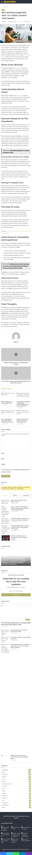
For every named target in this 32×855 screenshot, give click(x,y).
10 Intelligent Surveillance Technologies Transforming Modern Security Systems (24, 404)
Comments (26, 495)
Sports (3, 807)
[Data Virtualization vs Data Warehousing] (8, 396)
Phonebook (4, 774)
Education (4, 798)
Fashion (4, 793)
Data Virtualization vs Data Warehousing (7, 402)
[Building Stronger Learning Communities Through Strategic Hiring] (5, 757)
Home (3, 6)
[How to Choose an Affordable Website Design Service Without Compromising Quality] (6, 511)
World (3, 772)
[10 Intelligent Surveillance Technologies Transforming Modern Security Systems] (24, 396)
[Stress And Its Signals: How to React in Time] (6, 502)
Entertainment (5, 805)
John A (4, 21)
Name (3, 453)
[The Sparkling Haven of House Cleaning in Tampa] (5, 632)
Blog (3, 788)
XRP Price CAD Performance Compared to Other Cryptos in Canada (19, 537)
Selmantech (5, 769)
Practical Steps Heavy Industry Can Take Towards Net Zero (23, 421)
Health (3, 781)
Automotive (5, 802)
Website (3, 464)
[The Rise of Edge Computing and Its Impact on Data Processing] (6, 521)
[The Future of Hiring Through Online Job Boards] (5, 640)
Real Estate (5, 795)
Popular (5, 495)
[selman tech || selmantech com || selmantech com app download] (10, 1)
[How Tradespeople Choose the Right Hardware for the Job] (8, 414)
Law (3, 800)
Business (4, 776)
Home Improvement (7, 783)
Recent (15, 495)
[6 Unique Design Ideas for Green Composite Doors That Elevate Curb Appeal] (6, 529)
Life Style (4, 786)
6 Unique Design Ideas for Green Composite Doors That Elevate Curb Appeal (20, 527)
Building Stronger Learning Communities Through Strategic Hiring (19, 757)
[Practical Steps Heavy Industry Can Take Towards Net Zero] (24, 414)
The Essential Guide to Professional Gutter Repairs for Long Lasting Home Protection (20, 646)
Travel (3, 791)
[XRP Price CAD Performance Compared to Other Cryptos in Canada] (6, 538)
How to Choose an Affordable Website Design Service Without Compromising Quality (20, 508)
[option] (16, 558)
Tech (7, 6)
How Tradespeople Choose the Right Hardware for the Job (7, 421)
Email (3, 458)
